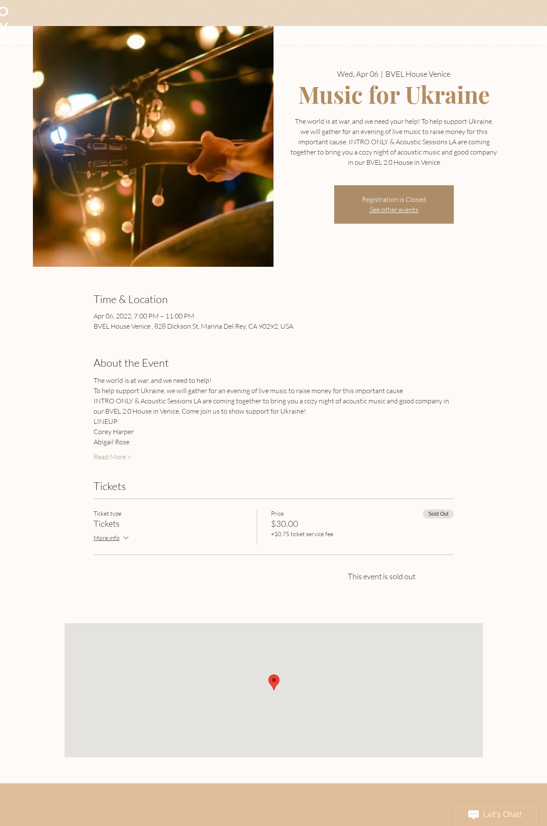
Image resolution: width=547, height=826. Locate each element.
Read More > (112, 456)
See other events (394, 209)
